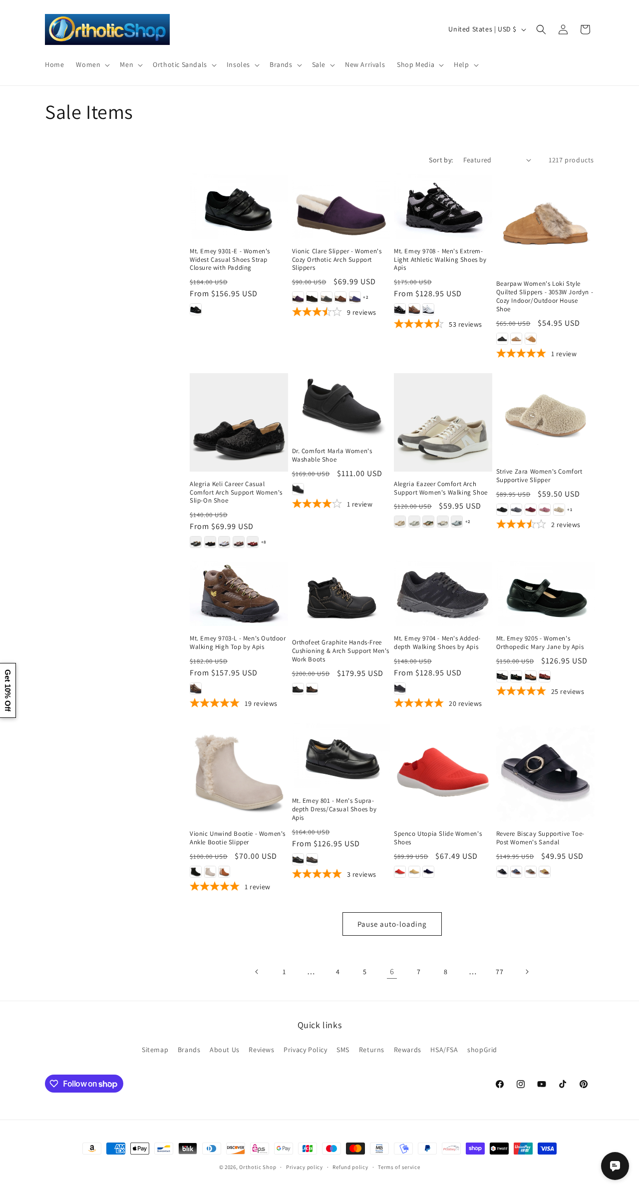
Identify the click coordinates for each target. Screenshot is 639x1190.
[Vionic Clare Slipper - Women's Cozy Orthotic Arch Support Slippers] (341, 206)
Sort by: (441, 159)
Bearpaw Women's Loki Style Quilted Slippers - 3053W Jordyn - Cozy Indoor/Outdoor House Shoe (545, 296)
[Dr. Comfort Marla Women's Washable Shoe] (341, 406)
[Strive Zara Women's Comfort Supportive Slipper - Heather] (545, 510)
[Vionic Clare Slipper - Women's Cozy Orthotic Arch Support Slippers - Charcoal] (326, 297)
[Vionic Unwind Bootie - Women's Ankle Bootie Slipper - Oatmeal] (210, 872)
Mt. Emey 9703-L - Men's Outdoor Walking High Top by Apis (238, 642)
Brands (189, 1049)
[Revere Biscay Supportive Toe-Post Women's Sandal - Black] (502, 872)
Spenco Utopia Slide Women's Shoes (438, 838)
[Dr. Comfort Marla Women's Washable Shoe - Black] (298, 489)
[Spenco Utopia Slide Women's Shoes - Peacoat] (428, 872)
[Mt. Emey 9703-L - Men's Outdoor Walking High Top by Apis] (239, 593)
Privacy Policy (305, 1049)
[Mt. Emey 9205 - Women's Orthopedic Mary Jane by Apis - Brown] (531, 676)
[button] (92, 64)
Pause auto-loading (392, 924)
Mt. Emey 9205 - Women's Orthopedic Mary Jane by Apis (540, 642)
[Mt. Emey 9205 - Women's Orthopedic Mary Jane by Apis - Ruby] (545, 676)
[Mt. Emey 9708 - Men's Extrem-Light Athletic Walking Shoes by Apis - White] (428, 309)
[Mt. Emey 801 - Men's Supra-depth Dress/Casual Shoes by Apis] (341, 755)
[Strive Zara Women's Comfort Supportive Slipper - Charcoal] (516, 510)
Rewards (407, 1049)
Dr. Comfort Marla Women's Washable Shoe (332, 455)
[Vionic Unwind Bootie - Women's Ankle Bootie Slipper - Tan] (224, 872)
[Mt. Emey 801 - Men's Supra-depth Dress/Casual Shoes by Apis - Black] (298, 859)
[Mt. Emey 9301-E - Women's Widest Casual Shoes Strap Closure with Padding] (239, 206)
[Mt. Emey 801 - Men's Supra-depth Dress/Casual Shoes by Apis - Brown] (312, 859)
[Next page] (527, 972)
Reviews (261, 1049)
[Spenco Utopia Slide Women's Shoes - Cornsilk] (414, 872)
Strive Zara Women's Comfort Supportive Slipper (539, 476)
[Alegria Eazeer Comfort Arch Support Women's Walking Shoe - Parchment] (443, 522)
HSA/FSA (444, 1049)
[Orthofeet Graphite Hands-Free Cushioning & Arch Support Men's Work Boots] (341, 595)
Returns (371, 1049)
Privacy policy (304, 1167)
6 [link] (392, 971)
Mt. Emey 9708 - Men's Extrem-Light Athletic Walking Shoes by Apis (440, 259)
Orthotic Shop (257, 1167)
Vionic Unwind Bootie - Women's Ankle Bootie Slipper (238, 838)
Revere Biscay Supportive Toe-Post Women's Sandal (540, 838)
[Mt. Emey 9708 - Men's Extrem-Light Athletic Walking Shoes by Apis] (443, 206)
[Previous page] (257, 972)
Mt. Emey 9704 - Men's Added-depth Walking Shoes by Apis (437, 642)
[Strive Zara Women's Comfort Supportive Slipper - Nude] (559, 510)
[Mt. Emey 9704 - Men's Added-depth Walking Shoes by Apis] (443, 593)
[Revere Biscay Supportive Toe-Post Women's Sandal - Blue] (516, 872)
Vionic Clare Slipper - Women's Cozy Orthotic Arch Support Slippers (337, 259)
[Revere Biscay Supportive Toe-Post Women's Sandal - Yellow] (545, 872)
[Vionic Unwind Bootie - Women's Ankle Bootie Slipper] (239, 772)
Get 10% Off (7, 690)
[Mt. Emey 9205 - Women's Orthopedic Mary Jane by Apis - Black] (502, 676)
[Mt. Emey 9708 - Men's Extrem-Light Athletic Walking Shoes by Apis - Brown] (414, 309)
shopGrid (482, 1049)
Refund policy (350, 1167)
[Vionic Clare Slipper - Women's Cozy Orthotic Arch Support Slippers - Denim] (355, 297)
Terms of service (399, 1167)
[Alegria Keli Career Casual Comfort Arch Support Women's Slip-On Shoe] (239, 422)
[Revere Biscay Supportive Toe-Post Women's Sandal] (545, 772)
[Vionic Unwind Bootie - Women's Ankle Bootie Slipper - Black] (196, 872)
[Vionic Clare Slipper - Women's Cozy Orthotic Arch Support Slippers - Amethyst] (298, 297)
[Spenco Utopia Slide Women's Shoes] (443, 772)
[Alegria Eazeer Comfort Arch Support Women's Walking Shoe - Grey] (414, 522)
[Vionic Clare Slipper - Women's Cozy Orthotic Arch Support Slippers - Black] (312, 297)
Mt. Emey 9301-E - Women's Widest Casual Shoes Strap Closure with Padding (230, 259)
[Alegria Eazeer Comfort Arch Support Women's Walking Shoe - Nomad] (428, 522)
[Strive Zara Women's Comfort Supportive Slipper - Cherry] (531, 510)
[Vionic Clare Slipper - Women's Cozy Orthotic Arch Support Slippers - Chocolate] (340, 297)
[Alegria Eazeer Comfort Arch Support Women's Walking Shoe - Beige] (400, 522)
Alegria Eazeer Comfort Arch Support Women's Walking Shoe (441, 488)
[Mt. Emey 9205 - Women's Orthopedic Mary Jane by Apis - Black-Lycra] (516, 676)
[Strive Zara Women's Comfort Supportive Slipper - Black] (502, 510)
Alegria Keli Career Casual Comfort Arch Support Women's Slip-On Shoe (236, 492)
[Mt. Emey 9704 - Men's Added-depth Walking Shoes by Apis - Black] (400, 688)
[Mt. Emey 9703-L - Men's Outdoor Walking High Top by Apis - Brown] (196, 688)
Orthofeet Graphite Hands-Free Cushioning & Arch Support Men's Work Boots (341, 650)
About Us (225, 1049)
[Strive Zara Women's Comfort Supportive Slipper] (545, 416)
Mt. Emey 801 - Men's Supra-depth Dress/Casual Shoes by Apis (334, 809)
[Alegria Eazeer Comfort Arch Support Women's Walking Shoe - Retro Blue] (457, 522)
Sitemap (155, 1049)
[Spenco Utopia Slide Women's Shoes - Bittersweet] (400, 872)
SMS (342, 1049)
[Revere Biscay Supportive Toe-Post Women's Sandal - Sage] (531, 872)
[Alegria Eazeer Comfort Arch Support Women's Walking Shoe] (443, 422)
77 (499, 971)
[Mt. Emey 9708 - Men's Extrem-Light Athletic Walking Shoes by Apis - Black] (400, 309)
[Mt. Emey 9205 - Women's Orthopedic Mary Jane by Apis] (545, 593)
